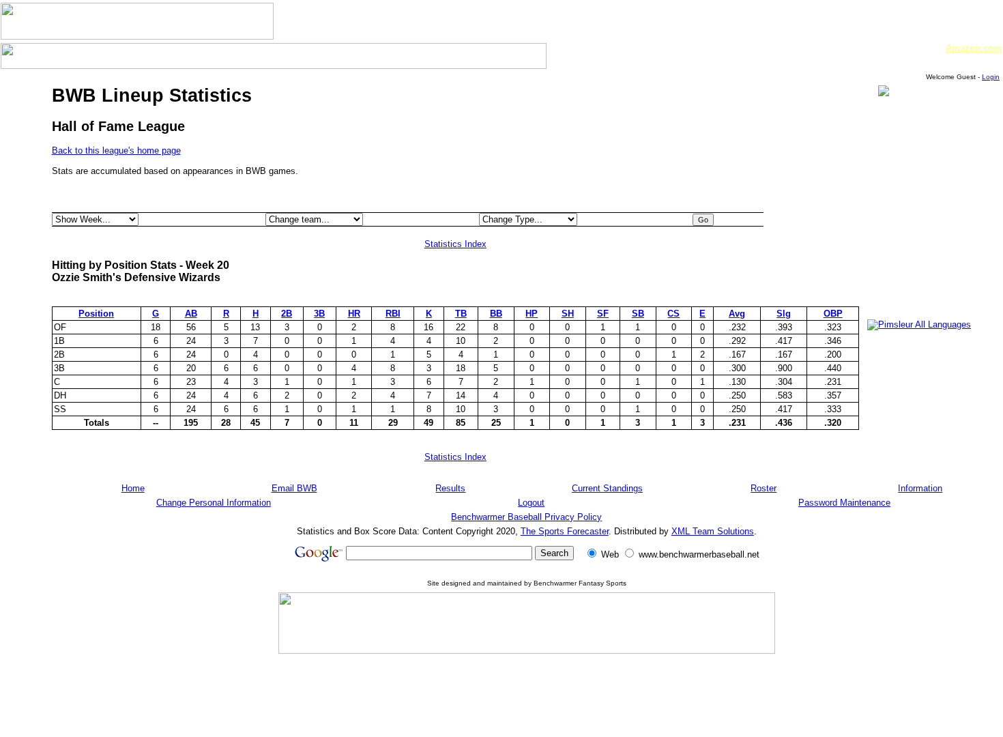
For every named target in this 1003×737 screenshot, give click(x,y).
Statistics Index (455, 244)
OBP (833, 313)
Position (96, 313)
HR (354, 313)
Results (450, 488)
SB (638, 313)
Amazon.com (974, 48)
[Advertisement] (908, 282)
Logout (531, 502)
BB (496, 313)
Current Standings (607, 488)
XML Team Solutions (712, 531)
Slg (783, 313)
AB (191, 313)
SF (603, 313)
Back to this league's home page (116, 150)
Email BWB (294, 488)
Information (920, 488)
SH (568, 313)
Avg (737, 313)
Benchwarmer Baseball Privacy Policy (526, 517)
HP (531, 313)
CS (673, 313)
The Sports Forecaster (565, 531)
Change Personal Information (213, 502)
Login (991, 77)
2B (286, 313)
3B (319, 313)
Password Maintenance (844, 502)
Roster (763, 488)
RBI (393, 313)
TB (461, 313)
